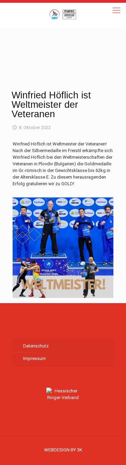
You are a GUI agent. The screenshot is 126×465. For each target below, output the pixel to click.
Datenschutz (36, 345)
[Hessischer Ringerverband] (63, 14)
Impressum (34, 358)
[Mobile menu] (116, 10)
